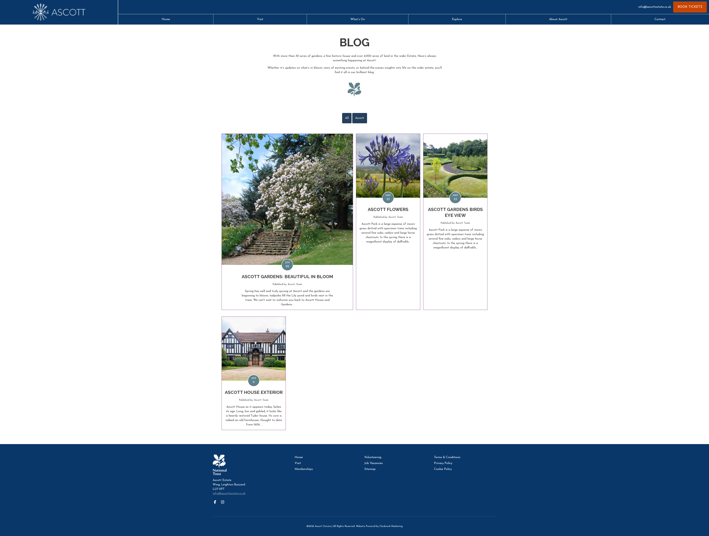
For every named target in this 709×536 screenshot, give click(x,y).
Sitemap (370, 469)
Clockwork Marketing (391, 526)
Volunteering (372, 457)
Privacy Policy (443, 463)
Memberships (304, 469)
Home (166, 19)
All (347, 118)
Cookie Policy (443, 469)
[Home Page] (58, 12)
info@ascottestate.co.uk (654, 7)
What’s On (357, 19)
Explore (457, 19)
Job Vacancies (373, 463)
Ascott (359, 118)
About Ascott (558, 19)
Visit (260, 19)
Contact (660, 19)
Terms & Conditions (447, 457)
